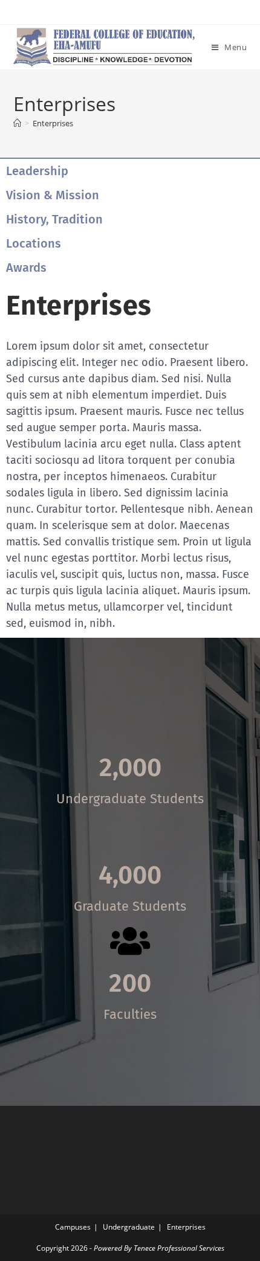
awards (26, 267)
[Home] (17, 123)
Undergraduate (129, 1227)
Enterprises (53, 123)
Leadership (37, 171)
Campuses (73, 1227)
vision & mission (52, 195)
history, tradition (54, 219)
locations (33, 243)
